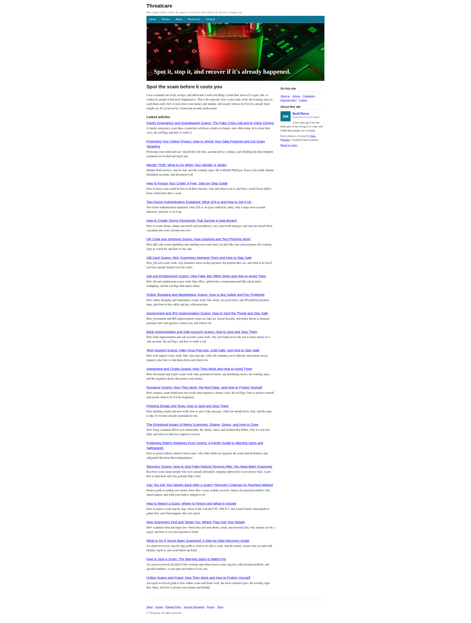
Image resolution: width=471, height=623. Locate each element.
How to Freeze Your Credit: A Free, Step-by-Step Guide (187, 183)
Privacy (211, 607)
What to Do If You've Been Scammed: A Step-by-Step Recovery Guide (197, 541)
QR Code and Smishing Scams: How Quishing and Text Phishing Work (198, 239)
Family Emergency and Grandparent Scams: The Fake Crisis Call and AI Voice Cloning (210, 123)
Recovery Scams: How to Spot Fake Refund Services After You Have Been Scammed (209, 466)
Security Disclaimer (194, 607)
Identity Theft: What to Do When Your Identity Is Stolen (186, 165)
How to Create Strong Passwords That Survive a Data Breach (191, 220)
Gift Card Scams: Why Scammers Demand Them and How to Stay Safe (199, 258)
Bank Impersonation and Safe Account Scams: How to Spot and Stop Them (201, 332)
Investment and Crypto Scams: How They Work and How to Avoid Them (199, 369)
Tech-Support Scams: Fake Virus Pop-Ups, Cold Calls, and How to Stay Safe (202, 350)
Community (309, 96)
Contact (210, 19)
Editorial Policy (173, 607)
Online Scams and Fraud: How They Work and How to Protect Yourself (198, 578)
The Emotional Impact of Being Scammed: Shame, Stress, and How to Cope (202, 424)
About (179, 19)
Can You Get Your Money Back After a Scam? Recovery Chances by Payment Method (209, 485)
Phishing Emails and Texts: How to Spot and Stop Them (187, 406)
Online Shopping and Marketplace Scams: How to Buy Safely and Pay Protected (205, 295)
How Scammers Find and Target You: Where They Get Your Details (195, 522)
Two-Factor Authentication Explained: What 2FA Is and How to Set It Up (198, 202)
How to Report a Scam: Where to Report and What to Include (191, 503)
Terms (220, 607)
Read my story (288, 145)
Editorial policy (288, 100)
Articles (166, 19)
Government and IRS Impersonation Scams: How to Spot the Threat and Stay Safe (207, 313)
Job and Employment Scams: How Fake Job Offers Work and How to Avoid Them (206, 276)
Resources (194, 19)
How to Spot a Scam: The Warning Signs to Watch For (186, 559)
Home (152, 19)
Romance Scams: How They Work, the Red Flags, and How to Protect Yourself (204, 387)
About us (285, 96)
